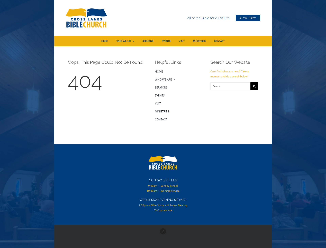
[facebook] (163, 231)
